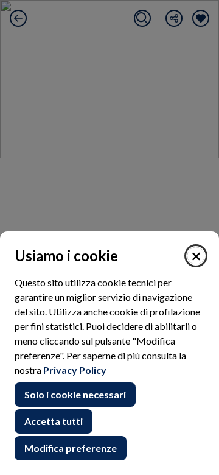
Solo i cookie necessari (75, 394)
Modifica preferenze (70, 448)
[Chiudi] (195, 255)
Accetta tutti (53, 421)
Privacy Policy (74, 370)
